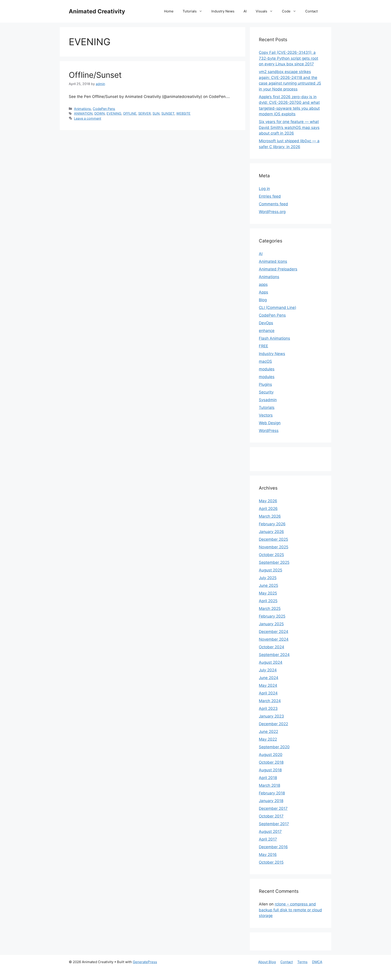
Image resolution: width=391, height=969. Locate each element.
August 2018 (270, 770)
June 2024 (268, 677)
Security (266, 392)
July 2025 (268, 578)
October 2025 (271, 554)
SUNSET (167, 113)
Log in (264, 188)
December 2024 (273, 631)
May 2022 (268, 739)
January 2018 (271, 800)
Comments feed (273, 204)
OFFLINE (129, 113)
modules (266, 369)
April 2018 (268, 777)
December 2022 (273, 724)
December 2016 (273, 847)
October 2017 (271, 816)
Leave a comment (87, 118)
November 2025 (273, 547)
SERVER (144, 113)
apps (263, 284)
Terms (302, 962)
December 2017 (273, 808)
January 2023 (271, 716)
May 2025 (268, 593)
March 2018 (269, 785)
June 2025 (268, 585)
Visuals (261, 11)
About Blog (267, 962)
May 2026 (268, 501)
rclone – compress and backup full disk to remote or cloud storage (290, 910)
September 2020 (274, 747)
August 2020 (270, 754)
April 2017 (268, 839)
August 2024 (270, 662)
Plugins (265, 384)
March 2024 (270, 701)
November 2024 (273, 639)
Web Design (270, 423)
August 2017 (270, 831)
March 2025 (270, 608)
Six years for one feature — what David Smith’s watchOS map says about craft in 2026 (289, 127)
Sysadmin (268, 400)
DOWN (99, 113)
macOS (265, 361)
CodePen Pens (104, 109)
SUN (156, 113)
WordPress (269, 430)
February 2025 (272, 616)
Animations (82, 109)
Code (286, 11)
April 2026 (268, 508)
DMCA (317, 962)
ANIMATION (83, 113)
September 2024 (274, 654)
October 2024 (271, 647)
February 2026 (272, 524)
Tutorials (190, 11)
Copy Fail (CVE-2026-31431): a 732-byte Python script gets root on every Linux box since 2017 (288, 58)
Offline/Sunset (95, 75)
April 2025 (268, 601)
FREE (263, 346)
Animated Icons (273, 261)
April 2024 (268, 693)
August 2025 (270, 570)
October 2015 (271, 862)
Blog (263, 300)
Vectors (266, 415)
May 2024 (268, 685)
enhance (266, 330)
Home (169, 11)
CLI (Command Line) (277, 307)
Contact (311, 11)
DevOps (266, 323)
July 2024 (268, 670)
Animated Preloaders (278, 269)
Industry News (222, 11)
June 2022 (268, 731)
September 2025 (274, 562)
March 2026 (270, 516)
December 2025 (273, 539)
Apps (263, 292)
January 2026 (271, 531)
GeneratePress (145, 962)
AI (245, 11)
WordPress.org (272, 211)
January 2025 (271, 624)
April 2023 (268, 708)
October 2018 (271, 762)
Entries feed (270, 196)
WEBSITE (183, 113)
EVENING (114, 113)
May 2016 (268, 854)
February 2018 (272, 793)
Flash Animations (274, 338)
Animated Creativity (97, 11)
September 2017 (274, 824)
